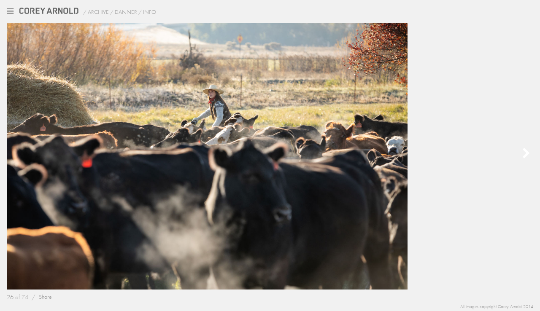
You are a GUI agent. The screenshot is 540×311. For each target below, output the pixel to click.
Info (149, 12)
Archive (98, 12)
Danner (126, 12)
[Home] (48, 11)
